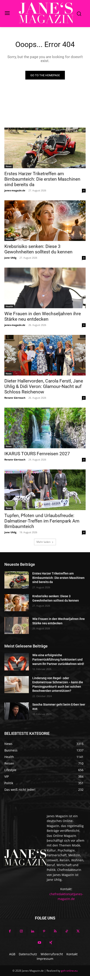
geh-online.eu (69, 971)
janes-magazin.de (14, 190)
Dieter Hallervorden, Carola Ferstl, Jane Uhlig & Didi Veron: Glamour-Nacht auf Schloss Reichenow (43, 386)
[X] (78, 931)
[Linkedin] (32, 931)
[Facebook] (9, 931)
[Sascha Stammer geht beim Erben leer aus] (16, 711)
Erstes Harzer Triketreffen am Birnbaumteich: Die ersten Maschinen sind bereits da (42, 179)
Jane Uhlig (10, 257)
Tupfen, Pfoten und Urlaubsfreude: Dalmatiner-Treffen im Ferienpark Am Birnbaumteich (41, 521)
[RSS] (55, 931)
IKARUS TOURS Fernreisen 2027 (37, 453)
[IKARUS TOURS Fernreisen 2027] (45, 428)
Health (9, 239)
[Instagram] (21, 931)
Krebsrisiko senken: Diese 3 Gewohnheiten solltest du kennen (38, 249)
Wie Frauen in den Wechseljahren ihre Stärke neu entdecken (42, 316)
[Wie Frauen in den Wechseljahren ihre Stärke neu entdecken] (45, 288)
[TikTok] (66, 931)
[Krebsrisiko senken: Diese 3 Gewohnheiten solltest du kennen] (45, 220)
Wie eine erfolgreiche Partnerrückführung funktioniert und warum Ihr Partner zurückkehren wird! (58, 659)
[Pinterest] (43, 931)
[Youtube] (39, 942)
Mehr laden (43, 542)
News (9, 166)
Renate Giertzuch (14, 397)
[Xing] (50, 942)
